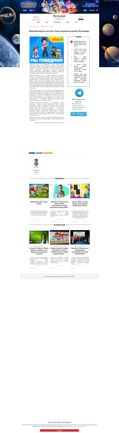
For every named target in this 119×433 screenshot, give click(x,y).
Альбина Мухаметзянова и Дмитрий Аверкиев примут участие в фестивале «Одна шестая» (80, 44)
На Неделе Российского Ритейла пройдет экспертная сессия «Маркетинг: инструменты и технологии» (39, 251)
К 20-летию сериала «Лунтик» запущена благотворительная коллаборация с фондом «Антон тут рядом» (80, 68)
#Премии (84, 221)
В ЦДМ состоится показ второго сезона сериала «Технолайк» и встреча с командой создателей (80, 52)
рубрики (38, 22)
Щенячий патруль (36, 170)
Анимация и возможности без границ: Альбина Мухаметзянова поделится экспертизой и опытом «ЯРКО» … (59, 204)
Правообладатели (57, 22)
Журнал (76, 22)
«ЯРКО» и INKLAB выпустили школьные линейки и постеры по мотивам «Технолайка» (80, 59)
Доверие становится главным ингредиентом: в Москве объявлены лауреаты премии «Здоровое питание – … (59, 251)
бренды (46, 22)
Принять (59, 430)
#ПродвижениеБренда (33, 221)
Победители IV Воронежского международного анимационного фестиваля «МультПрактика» (80, 251)
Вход (81, 17)
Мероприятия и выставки (47, 26)
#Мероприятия (32, 267)
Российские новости (34, 26)
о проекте (67, 22)
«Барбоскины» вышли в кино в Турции (39, 203)
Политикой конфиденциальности (79, 426)
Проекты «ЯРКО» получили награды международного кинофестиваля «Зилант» (80, 203)
